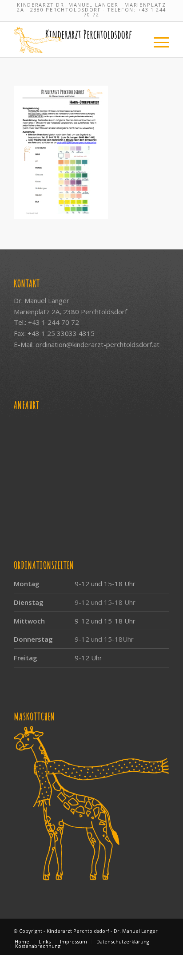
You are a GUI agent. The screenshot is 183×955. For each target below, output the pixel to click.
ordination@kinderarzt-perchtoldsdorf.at (97, 344)
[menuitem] (157, 39)
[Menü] (157, 39)
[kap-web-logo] (76, 39)
